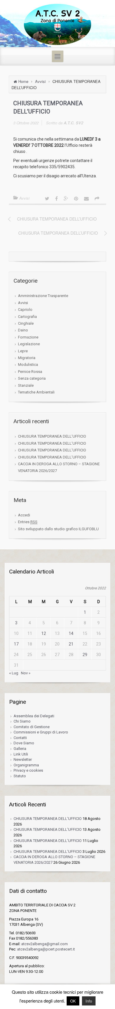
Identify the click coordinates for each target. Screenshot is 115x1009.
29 (85, 654)
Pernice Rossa (30, 371)
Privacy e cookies (28, 770)
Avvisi (40, 81)
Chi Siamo (22, 721)
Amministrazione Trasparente (43, 295)
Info (89, 1001)
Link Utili (21, 754)
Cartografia (27, 316)
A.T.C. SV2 (73, 123)
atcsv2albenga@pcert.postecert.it (46, 949)
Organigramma (26, 765)
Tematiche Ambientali (36, 392)
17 (16, 644)
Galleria (20, 748)
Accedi (24, 515)
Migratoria (26, 358)
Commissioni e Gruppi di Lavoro (41, 732)
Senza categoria (32, 378)
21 (71, 644)
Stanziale (26, 385)
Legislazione (29, 344)
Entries (27, 522)
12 (43, 633)
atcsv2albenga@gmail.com (44, 944)
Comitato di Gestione (32, 727)
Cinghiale (26, 323)
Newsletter (23, 759)
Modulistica (28, 364)
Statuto (20, 776)
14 (71, 633)
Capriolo (25, 309)
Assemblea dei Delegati (34, 716)
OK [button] (73, 1001)
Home (23, 81)
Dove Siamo (24, 743)
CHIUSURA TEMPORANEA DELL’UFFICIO (52, 436)
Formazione (28, 337)
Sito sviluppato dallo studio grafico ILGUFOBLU (58, 529)
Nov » (25, 673)
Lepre (23, 351)
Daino (23, 330)
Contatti (20, 738)
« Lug (13, 673)
